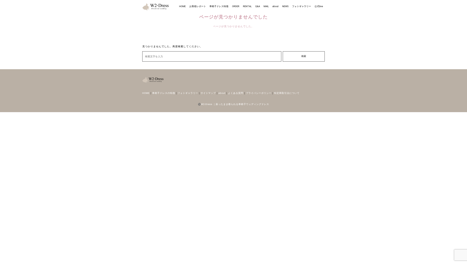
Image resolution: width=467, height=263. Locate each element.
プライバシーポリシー (258, 93)
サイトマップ (208, 93)
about (275, 6)
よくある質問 (235, 93)
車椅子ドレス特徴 (218, 6)
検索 (303, 56)
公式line (318, 6)
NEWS (285, 6)
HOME (182, 6)
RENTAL (247, 6)
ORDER (235, 6)
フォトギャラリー (301, 6)
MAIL (266, 6)
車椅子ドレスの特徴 (163, 93)
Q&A (257, 6)
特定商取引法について (287, 93)
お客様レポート (197, 6)
